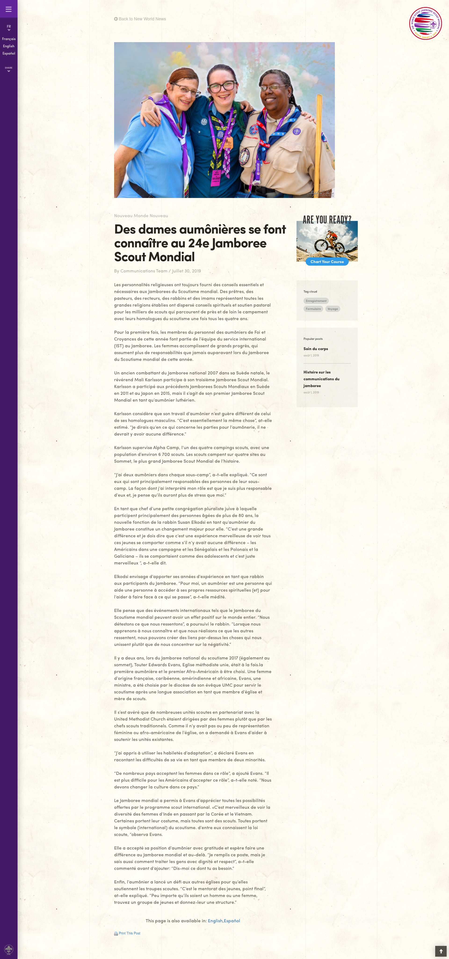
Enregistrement (316, 300)
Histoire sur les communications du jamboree (322, 378)
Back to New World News (142, 18)
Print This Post (129, 933)
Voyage (333, 308)
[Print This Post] (116, 933)
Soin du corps (316, 348)
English (215, 920)
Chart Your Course (327, 261)
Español (232, 920)
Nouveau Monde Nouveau (141, 215)
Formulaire (313, 308)
